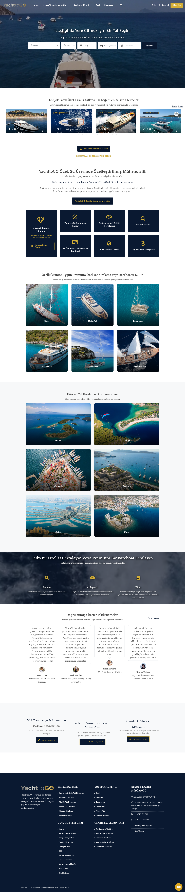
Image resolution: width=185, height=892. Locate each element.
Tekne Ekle (177, 5)
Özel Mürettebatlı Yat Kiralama (71, 793)
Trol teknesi (100, 807)
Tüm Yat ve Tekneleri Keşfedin (95, 149)
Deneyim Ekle (64, 847)
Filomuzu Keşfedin (94, 742)
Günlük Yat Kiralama (67, 802)
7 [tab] (97, 135)
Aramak (149, 46)
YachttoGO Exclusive (67, 833)
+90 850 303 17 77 (139, 739)
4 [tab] (86, 135)
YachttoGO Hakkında (67, 864)
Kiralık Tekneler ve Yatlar (55, 5)
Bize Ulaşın (63, 869)
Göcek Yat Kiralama (103, 838)
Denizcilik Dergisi (66, 842)
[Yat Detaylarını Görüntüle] (26, 122)
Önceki (174, 106)
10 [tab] (109, 135)
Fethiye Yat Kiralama (104, 847)
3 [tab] (82, 135)
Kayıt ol (165, 5)
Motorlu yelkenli (102, 816)
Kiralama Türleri (81, 5)
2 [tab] (78, 135)
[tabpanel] (71, 121)
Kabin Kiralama (65, 816)
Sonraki (180, 106)
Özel (98, 5)
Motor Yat (99, 798)
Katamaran (100, 802)
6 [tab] (93, 135)
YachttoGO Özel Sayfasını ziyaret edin (92, 201)
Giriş (154, 5)
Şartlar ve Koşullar (66, 856)
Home (36, 5)
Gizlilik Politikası (65, 860)
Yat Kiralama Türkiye (104, 829)
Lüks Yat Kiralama (66, 811)
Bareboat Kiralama (66, 798)
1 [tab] (75, 135)
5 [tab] (90, 135)
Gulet (98, 793)
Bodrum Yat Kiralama (104, 833)
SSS (60, 851)
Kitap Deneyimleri (66, 838)
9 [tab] (105, 135)
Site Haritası (64, 873)
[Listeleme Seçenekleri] (42, 131)
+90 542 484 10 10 (48, 740)
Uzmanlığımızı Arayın (41, 246)
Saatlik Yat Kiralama (67, 807)
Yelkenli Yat (100, 811)
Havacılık (108, 5)
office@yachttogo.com (144, 826)
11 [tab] (112, 135)
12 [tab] (116, 135)
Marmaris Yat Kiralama (105, 842)
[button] (68, 45)
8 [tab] (101, 135)
